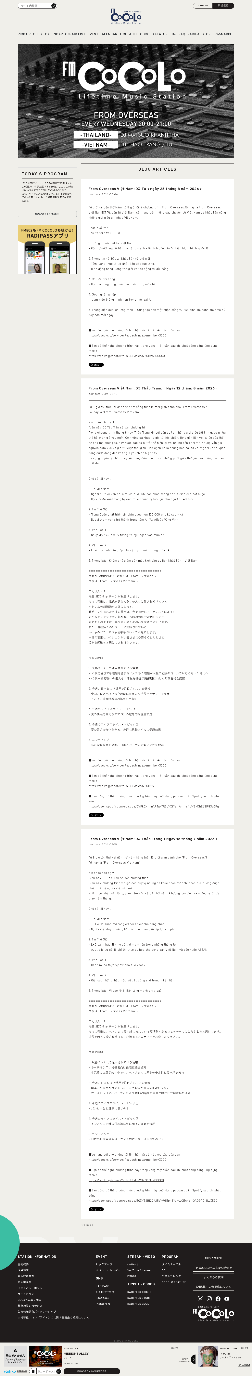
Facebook (102, 1297)
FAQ (182, 34)
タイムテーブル (171, 1264)
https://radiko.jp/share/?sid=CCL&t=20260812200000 (126, 786)
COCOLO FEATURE (155, 34)
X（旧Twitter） (106, 1292)
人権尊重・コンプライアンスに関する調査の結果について (53, 1317)
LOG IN (203, 5)
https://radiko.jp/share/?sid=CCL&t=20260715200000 (126, 1180)
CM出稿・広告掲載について (213, 1287)
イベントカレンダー (108, 1270)
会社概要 (23, 1264)
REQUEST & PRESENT (47, 213)
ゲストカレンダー (173, 1276)
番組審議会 (25, 1282)
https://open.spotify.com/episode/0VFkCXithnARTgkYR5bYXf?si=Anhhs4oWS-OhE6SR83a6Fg (154, 806)
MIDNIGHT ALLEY (76, 1354)
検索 (54, 5)
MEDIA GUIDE (213, 1258)
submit (58, 1371)
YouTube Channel (139, 1270)
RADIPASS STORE (139, 1297)
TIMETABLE (129, 34)
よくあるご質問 (213, 1277)
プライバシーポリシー (31, 1288)
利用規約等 (22, 1371)
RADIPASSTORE (200, 34)
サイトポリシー (27, 1293)
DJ (174, 34)
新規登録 (223, 5)
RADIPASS (103, 1286)
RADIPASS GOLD (138, 1303)
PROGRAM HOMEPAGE (91, 1371)
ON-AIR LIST (75, 34)
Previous (87, 1225)
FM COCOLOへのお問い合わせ (214, 1268)
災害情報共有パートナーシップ (37, 1311)
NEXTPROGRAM (185, 1360)
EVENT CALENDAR (102, 34)
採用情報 (23, 1270)
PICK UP (24, 34)
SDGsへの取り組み (30, 1299)
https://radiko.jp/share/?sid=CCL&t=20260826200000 (127, 356)
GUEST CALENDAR (48, 34)
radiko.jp (133, 1264)
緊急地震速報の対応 (30, 1305)
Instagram (103, 1303)
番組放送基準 (26, 1276)
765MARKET (224, 34)
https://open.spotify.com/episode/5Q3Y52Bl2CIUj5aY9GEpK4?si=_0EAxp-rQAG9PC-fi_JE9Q (153, 1200)
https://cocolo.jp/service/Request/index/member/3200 (128, 335)
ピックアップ (104, 1264)
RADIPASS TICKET (139, 1292)
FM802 (132, 1276)
